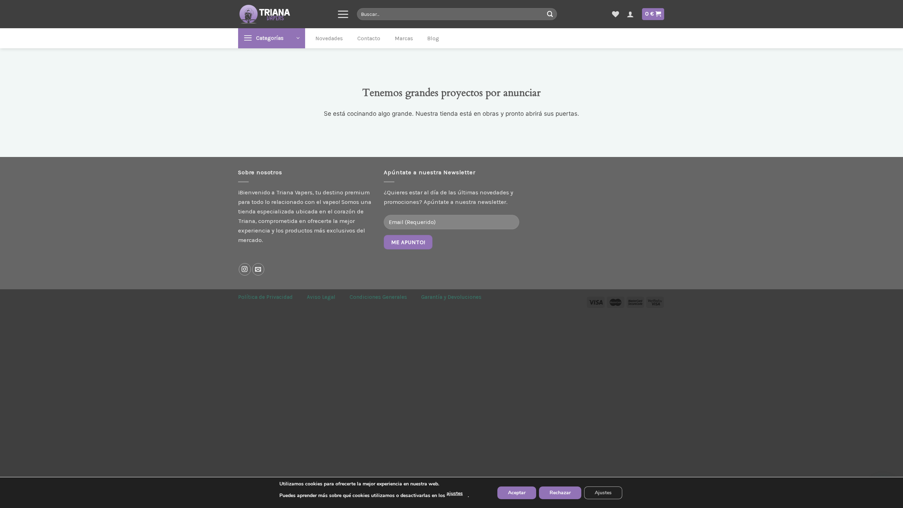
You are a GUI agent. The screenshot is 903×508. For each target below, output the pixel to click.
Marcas (404, 38)
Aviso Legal (321, 297)
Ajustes (603, 492)
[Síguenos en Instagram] (245, 269)
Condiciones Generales (378, 297)
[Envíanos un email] (258, 269)
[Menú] (343, 14)
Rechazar (560, 492)
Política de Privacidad (265, 297)
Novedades (329, 38)
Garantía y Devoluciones (451, 297)
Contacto (368, 38)
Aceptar (517, 492)
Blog (433, 38)
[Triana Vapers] (282, 14)
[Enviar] (550, 14)
